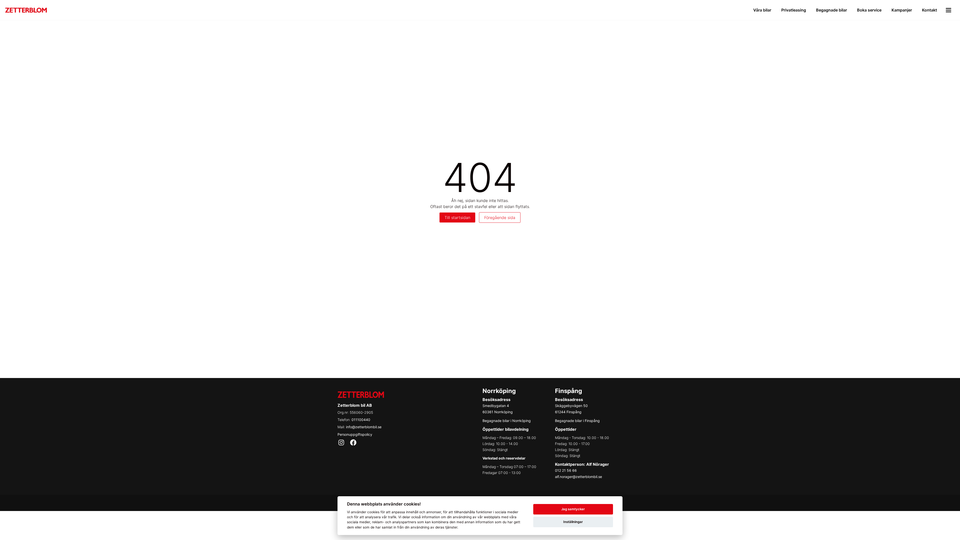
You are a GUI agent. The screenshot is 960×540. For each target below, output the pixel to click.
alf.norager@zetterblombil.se (578, 476)
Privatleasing (793, 10)
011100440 (361, 420)
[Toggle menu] (948, 10)
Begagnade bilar (831, 10)
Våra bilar (762, 10)
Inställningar (573, 522)
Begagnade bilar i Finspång (577, 420)
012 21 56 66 (566, 470)
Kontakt (929, 10)
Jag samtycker (573, 509)
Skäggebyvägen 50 (571, 406)
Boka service (869, 10)
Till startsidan (457, 217)
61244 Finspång (568, 412)
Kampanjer (902, 10)
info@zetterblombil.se (364, 427)
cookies (373, 512)
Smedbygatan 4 (495, 406)
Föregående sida (499, 217)
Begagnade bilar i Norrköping (506, 420)
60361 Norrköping (497, 412)
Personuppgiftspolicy (355, 434)
